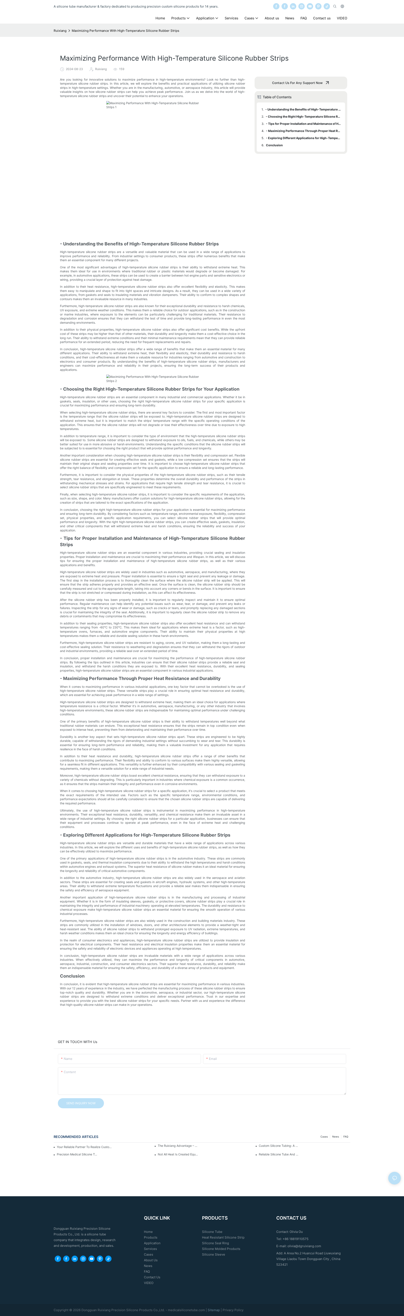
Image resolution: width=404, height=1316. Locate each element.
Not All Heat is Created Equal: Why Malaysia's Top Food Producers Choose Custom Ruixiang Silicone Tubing (178, 1154)
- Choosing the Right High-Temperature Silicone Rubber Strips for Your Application (303, 116)
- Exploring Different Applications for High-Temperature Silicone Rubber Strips (303, 138)
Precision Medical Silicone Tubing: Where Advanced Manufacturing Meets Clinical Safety (77, 1154)
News (335, 1136)
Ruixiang (60, 31)
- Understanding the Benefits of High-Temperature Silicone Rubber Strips (303, 109)
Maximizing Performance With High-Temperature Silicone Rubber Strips (125, 31)
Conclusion (274, 145)
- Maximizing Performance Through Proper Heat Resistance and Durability (303, 131)
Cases (324, 1136)
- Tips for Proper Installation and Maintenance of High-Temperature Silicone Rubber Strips (303, 123)
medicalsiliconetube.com (186, 1310)
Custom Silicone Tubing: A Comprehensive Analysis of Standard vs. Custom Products (279, 1145)
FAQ (345, 1136)
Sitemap (214, 1310)
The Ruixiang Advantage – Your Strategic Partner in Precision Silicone (178, 1145)
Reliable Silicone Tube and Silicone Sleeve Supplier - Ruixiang (279, 1154)
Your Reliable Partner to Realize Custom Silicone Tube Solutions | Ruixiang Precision (85, 1147)
